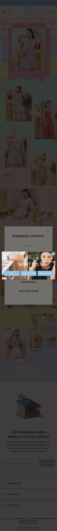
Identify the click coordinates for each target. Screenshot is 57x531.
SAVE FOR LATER (28, 273)
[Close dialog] (53, 253)
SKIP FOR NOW (45, 273)
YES (11, 273)
